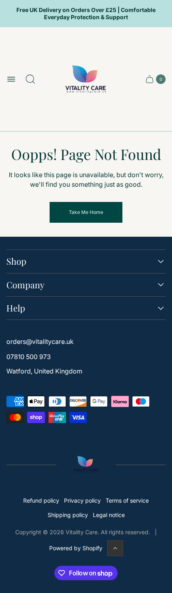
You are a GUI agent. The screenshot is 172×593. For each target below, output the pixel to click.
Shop (16, 261)
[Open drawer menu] (11, 79)
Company (25, 285)
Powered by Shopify (75, 548)
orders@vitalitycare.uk (40, 341)
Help (15, 308)
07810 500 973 (28, 357)
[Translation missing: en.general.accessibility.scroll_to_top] (115, 548)
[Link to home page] (86, 464)
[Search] (30, 79)
